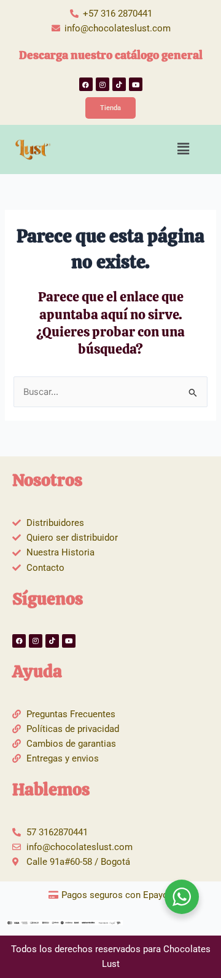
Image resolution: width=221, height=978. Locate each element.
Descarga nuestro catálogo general (111, 55)
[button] (183, 148)
